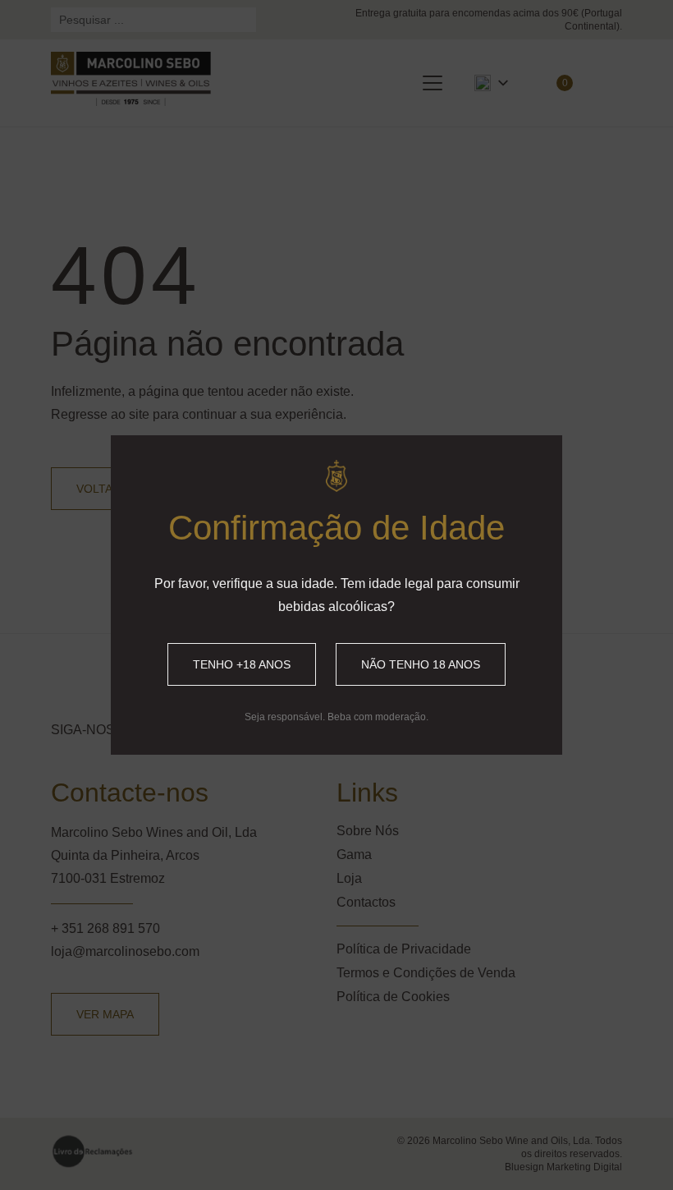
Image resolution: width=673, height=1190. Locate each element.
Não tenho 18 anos (420, 664)
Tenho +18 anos (242, 664)
